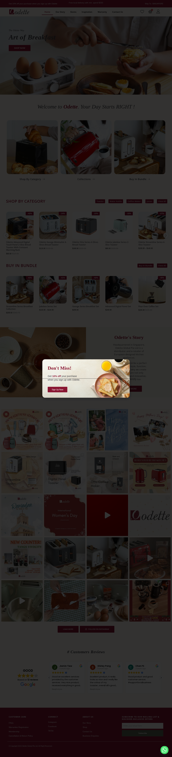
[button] (124, 363)
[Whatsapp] (164, 750)
